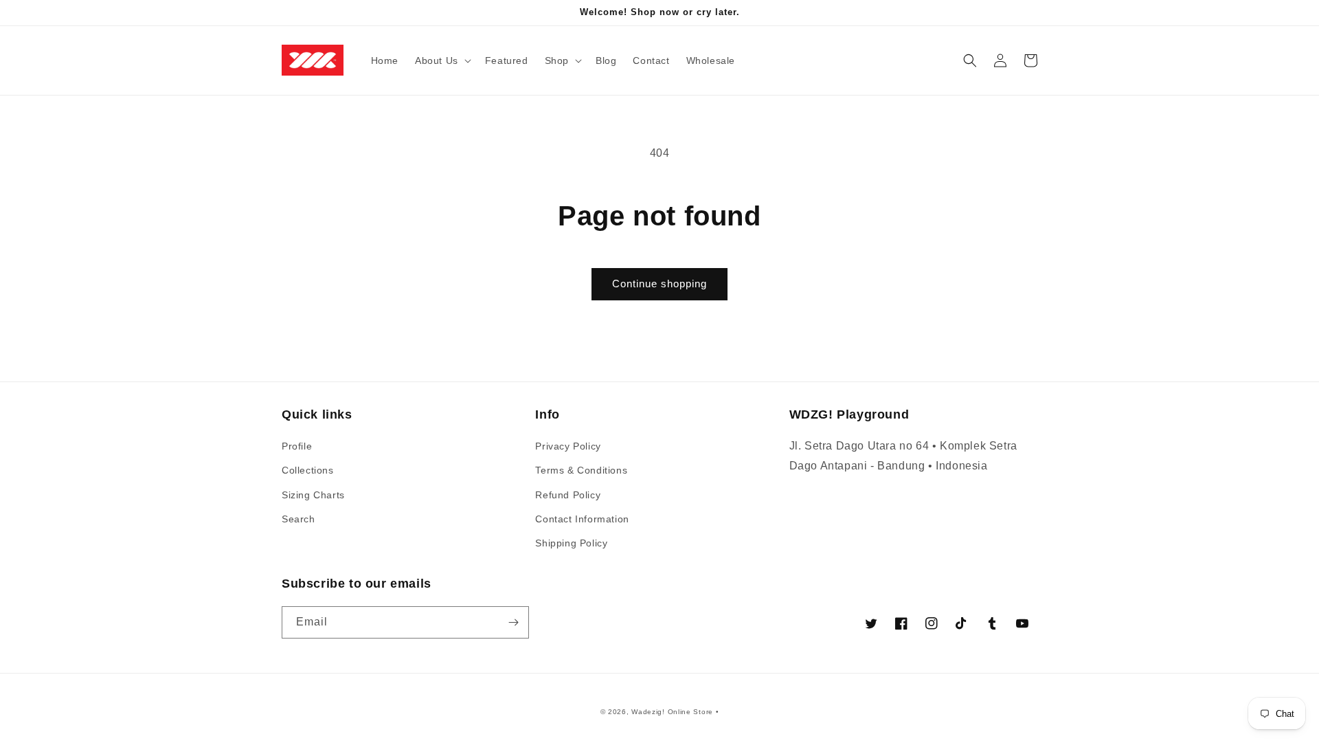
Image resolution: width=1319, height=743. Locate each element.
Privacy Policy (567, 446)
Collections (308, 470)
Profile (297, 446)
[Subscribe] (513, 622)
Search (298, 518)
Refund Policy (567, 494)
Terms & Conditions (581, 470)
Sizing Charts (313, 494)
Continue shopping (659, 283)
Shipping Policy (571, 542)
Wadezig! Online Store (672, 712)
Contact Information (582, 518)
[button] (442, 60)
